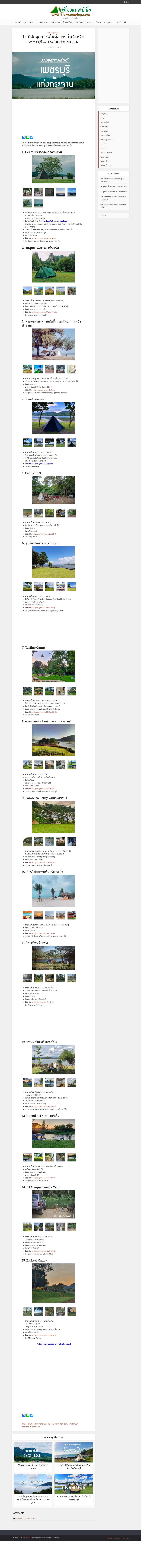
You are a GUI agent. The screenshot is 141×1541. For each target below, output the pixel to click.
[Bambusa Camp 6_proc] (38, 841)
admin (59, 47)
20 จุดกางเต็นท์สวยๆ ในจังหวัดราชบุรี (113, 186)
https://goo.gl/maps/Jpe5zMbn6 (42, 933)
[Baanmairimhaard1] (60, 915)
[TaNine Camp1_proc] (38, 691)
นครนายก (80, 22)
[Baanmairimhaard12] (71, 915)
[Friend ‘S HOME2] (38, 1157)
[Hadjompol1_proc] (27, 368)
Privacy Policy (125, 1538)
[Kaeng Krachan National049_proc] (27, 192)
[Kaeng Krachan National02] (71, 192)
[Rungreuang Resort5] (49, 586)
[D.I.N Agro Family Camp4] (71, 1227)
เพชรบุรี (26, 1426)
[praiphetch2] (49, 978)
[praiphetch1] (71, 978)
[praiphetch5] (27, 978)
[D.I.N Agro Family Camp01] (60, 1227)
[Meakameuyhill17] (60, 764)
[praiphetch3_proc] (38, 978)
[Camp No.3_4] (38, 513)
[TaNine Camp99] (60, 691)
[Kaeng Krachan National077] (49, 192)
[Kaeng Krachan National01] (60, 192)
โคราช (98, 22)
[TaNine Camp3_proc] (27, 691)
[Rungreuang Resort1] (60, 586)
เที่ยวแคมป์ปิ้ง (27, 1538)
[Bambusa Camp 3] (49, 841)
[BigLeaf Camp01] (38, 1311)
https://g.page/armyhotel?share (42, 390)
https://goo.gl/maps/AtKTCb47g (42, 607)
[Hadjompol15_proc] (49, 368)
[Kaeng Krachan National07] (27, 203)
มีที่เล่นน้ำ (65, 1424)
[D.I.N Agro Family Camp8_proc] (49, 1227)
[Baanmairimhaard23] (38, 915)
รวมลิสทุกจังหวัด (53, 33)
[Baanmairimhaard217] (49, 915)
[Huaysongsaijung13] (38, 442)
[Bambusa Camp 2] (27, 841)
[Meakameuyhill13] (71, 764)
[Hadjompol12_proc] (38, 368)
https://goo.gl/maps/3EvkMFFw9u (43, 312)
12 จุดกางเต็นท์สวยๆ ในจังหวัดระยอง (33, 1467)
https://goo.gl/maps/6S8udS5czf (42, 1178)
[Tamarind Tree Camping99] (49, 1082)
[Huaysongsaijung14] (49, 442)
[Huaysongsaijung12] (27, 442)
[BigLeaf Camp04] (49, 1311)
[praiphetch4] (60, 978)
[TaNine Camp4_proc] (49, 691)
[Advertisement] (53, 116)
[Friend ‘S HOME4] (27, 1157)
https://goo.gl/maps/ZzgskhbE (41, 463)
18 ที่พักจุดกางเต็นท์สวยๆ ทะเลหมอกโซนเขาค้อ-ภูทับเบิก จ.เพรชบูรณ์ (33, 1499)
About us (117, 1538)
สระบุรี (89, 22)
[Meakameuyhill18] (49, 764)
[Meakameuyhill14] (27, 764)
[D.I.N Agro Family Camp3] (38, 1227)
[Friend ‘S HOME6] (71, 1157)
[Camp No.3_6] (49, 513)
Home (17, 22)
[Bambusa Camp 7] (71, 841)
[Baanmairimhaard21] (27, 915)
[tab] (17, 1518)
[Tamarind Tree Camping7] (60, 1082)
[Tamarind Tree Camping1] (27, 1082)
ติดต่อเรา (126, 2)
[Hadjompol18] (71, 368)
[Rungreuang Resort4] (71, 586)
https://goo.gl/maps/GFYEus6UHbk (43, 712)
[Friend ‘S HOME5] (60, 1157)
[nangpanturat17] (71, 291)
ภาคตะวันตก (54, 1424)
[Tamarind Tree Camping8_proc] (38, 1082)
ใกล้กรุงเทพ (55, 22)
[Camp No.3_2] (27, 513)
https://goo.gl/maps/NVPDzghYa (42, 788)
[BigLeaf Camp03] (27, 1311)
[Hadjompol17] (60, 368)
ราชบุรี (118, 22)
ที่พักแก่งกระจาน (41, 1424)
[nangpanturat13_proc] (27, 291)
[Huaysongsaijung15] (60, 442)
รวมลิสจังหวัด (41, 22)
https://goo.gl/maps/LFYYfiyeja (41, 1002)
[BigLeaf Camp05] (60, 1311)
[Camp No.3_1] (71, 513)
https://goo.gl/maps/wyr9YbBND (42, 534)
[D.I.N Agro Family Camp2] (27, 1227)
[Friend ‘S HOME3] (49, 1157)
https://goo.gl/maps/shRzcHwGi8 (42, 1106)
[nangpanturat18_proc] (60, 291)
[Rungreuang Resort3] (38, 586)
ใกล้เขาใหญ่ (68, 22)
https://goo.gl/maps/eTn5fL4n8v (42, 238)
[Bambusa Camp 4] (60, 841)
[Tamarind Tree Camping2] (71, 1082)
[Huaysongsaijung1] (71, 442)
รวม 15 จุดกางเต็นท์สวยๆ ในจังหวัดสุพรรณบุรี (74, 1498)
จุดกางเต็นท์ (28, 22)
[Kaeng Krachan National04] (38, 192)
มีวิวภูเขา (74, 1424)
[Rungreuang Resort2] (27, 586)
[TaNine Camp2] (71, 691)
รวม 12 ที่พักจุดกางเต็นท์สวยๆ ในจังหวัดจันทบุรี (74, 1467)
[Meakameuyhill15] (38, 764)
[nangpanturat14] (49, 291)
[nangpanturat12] (38, 291)
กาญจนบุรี (108, 22)
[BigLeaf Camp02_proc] (71, 1311)
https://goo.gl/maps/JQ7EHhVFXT (42, 862)
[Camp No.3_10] (60, 513)
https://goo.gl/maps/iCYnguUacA (42, 1335)
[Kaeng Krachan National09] (38, 203)
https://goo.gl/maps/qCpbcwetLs (42, 1251)
